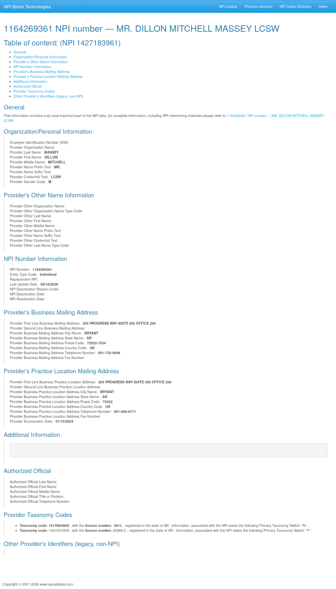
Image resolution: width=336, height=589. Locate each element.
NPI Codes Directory (295, 6)
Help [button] (322, 6)
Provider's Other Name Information (41, 61)
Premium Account (258, 6)
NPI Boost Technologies (27, 6)
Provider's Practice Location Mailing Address (48, 76)
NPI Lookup (228, 6)
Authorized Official (28, 86)
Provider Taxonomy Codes (34, 91)
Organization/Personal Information (40, 56)
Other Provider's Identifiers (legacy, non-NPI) (48, 96)
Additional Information (30, 81)
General (20, 51)
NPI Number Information (32, 66)
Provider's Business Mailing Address (42, 71)
